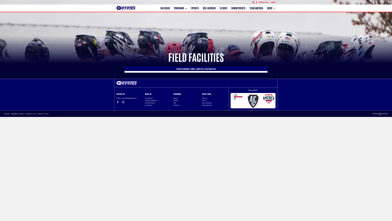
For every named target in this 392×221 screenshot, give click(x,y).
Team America (207, 105)
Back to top (43, 113)
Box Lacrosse (207, 103)
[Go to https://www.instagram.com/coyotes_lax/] (253, 2)
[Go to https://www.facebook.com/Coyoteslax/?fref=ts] (257, 2)
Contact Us (31, 113)
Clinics (204, 100)
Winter (175, 100)
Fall (174, 103)
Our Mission (149, 98)
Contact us (148, 105)
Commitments (150, 103)
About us (200, 69)
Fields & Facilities (151, 100)
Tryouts (204, 98)
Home (193, 69)
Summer (176, 105)
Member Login (17, 113)
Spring (175, 98)
